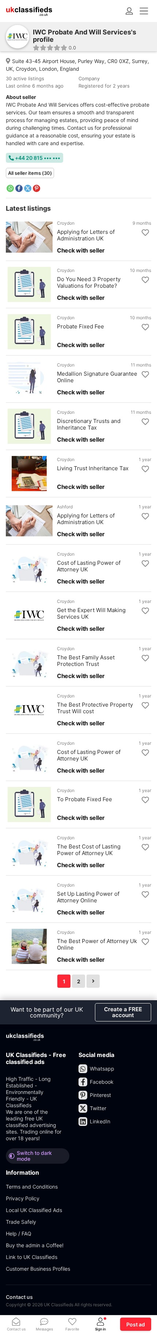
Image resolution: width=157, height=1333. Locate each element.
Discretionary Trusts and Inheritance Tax (88, 424)
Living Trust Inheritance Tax (93, 468)
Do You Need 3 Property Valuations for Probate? (88, 282)
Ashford (65, 506)
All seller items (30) (30, 173)
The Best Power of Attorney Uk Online (97, 944)
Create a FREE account (123, 1012)
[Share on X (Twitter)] (27, 188)
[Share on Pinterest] (36, 188)
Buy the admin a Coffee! (35, 1245)
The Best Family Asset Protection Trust (86, 660)
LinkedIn (100, 1121)
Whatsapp (102, 1068)
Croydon (65, 223)
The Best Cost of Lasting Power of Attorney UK (88, 850)
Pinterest (100, 1095)
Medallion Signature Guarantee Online (97, 377)
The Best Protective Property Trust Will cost (95, 708)
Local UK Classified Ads (34, 1210)
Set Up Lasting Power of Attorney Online (88, 897)
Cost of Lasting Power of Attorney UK (88, 566)
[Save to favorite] (145, 233)
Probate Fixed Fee (80, 326)
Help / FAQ (18, 1233)
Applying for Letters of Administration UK (86, 235)
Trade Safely (21, 1222)
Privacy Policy (22, 1198)
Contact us (19, 1297)
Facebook (102, 1082)
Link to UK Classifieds (31, 1257)
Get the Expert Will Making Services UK (91, 613)
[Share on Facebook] (19, 188)
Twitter (98, 1108)
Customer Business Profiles (38, 1269)
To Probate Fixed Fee (84, 799)
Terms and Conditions (32, 1186)
